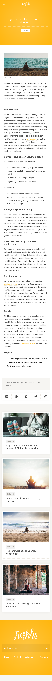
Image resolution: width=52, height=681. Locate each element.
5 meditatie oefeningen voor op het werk (25, 362)
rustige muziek (10, 284)
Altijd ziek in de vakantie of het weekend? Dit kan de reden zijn (22, 447)
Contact (17, 657)
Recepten (26, 10)
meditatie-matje (28, 343)
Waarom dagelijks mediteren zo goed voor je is (27, 358)
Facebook (43, 657)
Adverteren (30, 657)
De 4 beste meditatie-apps (19, 366)
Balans (25, 30)
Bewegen (43, 10)
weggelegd (31, 139)
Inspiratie (8, 10)
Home (6, 657)
